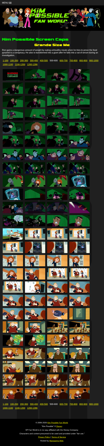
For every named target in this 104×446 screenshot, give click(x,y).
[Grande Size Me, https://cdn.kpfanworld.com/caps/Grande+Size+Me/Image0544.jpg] (79, 212)
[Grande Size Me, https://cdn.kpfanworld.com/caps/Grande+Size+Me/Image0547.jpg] (57, 226)
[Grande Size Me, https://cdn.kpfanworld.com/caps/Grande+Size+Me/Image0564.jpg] (79, 279)
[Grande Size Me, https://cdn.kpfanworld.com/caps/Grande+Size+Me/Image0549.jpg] (13, 239)
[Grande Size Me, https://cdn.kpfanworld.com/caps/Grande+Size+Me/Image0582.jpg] (35, 345)
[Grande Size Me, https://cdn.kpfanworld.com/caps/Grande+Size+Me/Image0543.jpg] (57, 212)
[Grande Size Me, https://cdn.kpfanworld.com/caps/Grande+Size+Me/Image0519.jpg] (57, 133)
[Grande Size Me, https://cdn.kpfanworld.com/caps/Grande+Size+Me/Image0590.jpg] (35, 371)
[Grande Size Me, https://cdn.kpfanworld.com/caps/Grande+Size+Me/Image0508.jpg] (79, 93)
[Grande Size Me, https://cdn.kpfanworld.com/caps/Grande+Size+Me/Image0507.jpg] (57, 93)
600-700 (64, 60)
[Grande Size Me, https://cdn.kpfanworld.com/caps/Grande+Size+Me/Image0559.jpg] (57, 265)
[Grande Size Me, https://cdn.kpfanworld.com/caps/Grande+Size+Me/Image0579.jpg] (57, 332)
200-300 (24, 60)
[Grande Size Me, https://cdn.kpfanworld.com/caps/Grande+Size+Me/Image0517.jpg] (13, 133)
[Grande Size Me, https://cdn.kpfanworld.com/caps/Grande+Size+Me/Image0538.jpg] (35, 199)
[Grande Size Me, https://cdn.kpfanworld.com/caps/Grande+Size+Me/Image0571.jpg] (57, 305)
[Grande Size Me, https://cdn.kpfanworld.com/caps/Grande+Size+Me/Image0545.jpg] (13, 226)
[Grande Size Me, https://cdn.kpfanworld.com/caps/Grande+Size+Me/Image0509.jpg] (13, 106)
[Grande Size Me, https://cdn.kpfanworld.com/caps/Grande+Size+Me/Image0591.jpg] (57, 371)
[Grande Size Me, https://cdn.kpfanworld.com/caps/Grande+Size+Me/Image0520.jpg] (79, 133)
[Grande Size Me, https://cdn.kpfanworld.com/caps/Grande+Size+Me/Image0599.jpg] (57, 398)
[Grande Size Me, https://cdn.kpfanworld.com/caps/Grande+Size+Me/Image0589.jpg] (13, 371)
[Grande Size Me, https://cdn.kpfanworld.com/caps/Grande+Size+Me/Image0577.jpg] (13, 332)
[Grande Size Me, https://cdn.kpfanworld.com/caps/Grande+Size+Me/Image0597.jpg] (13, 398)
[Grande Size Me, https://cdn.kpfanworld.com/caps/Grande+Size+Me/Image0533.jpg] (13, 186)
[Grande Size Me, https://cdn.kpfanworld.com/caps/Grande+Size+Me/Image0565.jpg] (13, 292)
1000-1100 (8, 64)
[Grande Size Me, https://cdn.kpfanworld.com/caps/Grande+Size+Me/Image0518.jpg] (35, 133)
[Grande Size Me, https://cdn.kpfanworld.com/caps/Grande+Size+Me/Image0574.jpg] (35, 319)
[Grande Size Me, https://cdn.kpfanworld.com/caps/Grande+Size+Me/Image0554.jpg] (35, 252)
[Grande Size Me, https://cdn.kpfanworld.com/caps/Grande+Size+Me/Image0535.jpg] (57, 186)
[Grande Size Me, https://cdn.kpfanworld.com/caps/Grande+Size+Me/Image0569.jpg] (13, 305)
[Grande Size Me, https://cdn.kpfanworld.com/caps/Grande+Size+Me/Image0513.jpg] (13, 119)
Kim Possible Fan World (57, 423)
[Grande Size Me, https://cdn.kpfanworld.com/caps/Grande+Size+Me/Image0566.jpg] (35, 292)
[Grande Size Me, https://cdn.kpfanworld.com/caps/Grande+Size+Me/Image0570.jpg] (35, 305)
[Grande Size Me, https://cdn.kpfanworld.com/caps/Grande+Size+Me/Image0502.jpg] (35, 80)
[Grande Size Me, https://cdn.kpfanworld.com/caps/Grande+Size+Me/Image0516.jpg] (79, 119)
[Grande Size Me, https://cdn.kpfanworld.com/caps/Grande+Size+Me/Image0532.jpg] (79, 173)
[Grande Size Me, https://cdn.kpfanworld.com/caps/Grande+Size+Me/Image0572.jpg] (79, 305)
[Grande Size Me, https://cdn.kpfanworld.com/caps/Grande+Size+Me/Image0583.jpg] (57, 345)
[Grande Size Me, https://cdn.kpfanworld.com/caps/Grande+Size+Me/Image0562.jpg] (35, 279)
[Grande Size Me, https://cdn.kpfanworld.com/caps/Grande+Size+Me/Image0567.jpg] (57, 292)
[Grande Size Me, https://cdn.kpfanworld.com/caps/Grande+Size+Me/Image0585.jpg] (13, 358)
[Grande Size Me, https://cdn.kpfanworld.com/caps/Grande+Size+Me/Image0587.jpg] (57, 358)
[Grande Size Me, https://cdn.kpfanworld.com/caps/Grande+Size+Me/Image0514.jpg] (35, 119)
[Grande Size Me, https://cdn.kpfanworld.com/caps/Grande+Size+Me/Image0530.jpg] (35, 173)
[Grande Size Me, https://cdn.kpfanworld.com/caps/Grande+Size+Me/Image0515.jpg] (57, 119)
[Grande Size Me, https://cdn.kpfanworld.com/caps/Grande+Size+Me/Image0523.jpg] (57, 146)
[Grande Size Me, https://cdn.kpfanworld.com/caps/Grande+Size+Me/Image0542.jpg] (35, 212)
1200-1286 (32, 64)
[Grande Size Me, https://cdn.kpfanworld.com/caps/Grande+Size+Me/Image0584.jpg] (79, 345)
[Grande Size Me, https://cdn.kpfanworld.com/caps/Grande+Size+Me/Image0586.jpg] (35, 358)
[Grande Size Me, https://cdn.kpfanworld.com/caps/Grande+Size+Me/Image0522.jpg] (35, 146)
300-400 (34, 60)
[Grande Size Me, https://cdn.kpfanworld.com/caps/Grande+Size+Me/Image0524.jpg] (79, 146)
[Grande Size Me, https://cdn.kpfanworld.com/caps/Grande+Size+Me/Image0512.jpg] (79, 106)
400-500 (44, 60)
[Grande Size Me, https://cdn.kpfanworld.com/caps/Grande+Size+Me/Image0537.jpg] (13, 199)
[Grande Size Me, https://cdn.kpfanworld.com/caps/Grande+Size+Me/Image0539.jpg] (57, 199)
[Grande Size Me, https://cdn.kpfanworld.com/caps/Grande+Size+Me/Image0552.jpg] (79, 239)
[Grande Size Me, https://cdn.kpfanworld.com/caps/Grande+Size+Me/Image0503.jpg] (57, 80)
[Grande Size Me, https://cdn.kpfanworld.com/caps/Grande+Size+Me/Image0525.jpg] (13, 159)
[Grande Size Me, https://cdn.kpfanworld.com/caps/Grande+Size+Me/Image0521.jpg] (13, 146)
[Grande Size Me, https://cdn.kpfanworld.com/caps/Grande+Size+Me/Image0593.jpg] (13, 385)
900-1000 (93, 60)
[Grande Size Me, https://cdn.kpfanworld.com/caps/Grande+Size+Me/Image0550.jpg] (35, 239)
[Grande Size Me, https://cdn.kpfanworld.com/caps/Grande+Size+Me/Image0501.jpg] (13, 80)
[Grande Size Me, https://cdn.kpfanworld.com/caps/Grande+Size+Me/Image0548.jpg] (79, 226)
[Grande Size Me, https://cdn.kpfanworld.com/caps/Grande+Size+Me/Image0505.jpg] (13, 93)
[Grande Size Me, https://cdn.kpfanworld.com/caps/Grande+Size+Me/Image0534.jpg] (35, 186)
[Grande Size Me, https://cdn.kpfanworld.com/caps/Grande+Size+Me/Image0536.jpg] (79, 186)
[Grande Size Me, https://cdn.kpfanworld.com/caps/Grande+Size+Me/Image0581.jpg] (13, 345)
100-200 (14, 60)
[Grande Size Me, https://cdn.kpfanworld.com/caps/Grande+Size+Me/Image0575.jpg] (57, 319)
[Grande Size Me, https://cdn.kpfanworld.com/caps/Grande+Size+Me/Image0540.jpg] (79, 199)
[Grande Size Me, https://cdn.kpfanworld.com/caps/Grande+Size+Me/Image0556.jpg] (79, 252)
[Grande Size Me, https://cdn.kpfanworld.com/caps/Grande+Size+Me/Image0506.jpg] (35, 93)
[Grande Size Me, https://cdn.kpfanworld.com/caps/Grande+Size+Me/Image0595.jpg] (57, 385)
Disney (59, 426)
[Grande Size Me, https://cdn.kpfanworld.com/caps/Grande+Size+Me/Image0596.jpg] (79, 385)
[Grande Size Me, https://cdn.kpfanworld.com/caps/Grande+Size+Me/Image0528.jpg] (79, 159)
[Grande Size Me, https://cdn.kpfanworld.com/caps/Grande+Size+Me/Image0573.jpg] (13, 319)
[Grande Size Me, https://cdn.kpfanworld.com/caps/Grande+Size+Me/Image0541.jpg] (13, 212)
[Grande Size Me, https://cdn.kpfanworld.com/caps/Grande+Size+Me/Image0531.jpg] (57, 173)
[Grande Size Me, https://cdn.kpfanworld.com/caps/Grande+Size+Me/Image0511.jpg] (57, 106)
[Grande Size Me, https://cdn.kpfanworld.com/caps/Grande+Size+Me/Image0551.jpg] (57, 239)
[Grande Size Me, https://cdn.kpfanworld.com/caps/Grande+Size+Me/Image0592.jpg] (79, 371)
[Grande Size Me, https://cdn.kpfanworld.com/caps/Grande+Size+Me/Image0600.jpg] (79, 398)
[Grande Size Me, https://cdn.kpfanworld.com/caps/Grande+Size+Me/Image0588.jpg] (79, 358)
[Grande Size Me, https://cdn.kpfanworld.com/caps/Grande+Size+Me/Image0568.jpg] (79, 292)
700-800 (73, 60)
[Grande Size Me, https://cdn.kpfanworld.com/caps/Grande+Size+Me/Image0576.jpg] (79, 319)
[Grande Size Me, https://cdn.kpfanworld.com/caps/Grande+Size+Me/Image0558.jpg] (35, 265)
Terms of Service (59, 437)
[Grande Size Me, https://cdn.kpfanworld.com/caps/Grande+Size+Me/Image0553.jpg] (13, 252)
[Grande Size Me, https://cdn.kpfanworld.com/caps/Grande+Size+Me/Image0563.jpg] (57, 279)
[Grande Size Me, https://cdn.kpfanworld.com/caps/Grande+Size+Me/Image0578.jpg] (35, 332)
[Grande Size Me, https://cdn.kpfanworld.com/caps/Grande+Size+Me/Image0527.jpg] (57, 159)
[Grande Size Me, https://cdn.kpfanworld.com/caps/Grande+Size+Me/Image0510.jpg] (35, 106)
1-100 (5, 60)
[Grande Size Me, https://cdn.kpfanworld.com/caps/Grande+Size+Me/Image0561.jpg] (13, 279)
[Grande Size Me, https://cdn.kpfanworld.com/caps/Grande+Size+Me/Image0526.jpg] (35, 159)
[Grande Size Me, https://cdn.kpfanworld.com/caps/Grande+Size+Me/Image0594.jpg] (35, 385)
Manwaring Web (56, 441)
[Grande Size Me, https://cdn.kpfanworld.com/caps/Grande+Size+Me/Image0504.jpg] (79, 80)
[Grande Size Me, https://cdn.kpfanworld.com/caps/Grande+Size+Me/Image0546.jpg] (35, 226)
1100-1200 (20, 64)
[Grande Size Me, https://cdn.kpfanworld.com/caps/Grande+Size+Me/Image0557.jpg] (13, 265)
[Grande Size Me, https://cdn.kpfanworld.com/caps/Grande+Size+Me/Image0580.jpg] (79, 332)
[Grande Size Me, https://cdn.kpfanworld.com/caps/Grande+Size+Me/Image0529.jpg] (13, 173)
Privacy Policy (44, 437)
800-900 (83, 60)
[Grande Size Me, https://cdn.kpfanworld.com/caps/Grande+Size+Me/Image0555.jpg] (57, 252)
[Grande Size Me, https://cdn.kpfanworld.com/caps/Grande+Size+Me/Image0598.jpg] (35, 398)
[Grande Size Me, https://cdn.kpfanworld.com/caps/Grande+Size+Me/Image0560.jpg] (79, 265)
